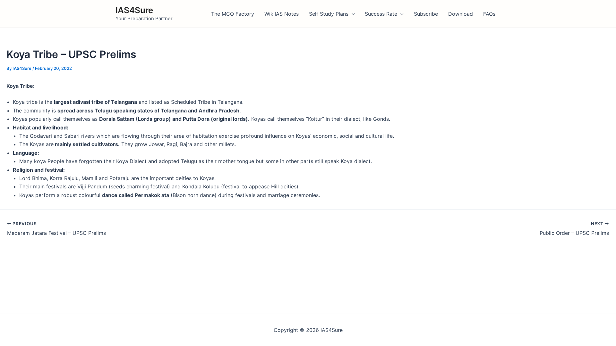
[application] (351, 14)
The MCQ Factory (232, 14)
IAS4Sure (134, 10)
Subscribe (426, 14)
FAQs (489, 14)
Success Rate (381, 14)
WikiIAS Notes (281, 14)
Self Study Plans (328, 14)
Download (460, 14)
